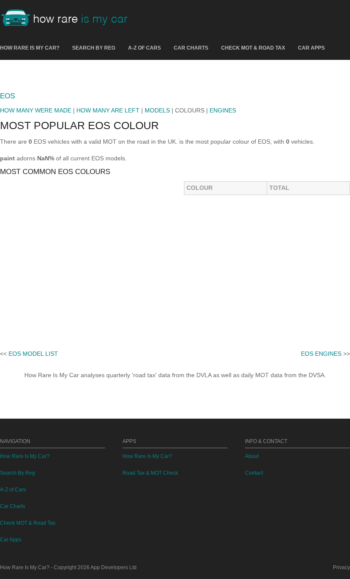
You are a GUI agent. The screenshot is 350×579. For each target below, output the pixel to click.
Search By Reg (93, 48)
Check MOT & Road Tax (253, 48)
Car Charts (191, 48)
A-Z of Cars (144, 48)
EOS (7, 96)
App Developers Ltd (113, 567)
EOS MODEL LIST (33, 353)
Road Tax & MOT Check (150, 473)
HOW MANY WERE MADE (35, 110)
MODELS (157, 110)
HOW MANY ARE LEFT (108, 110)
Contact (254, 473)
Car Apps (311, 48)
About (252, 456)
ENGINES (223, 110)
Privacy (341, 567)
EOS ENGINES (321, 353)
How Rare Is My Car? (29, 48)
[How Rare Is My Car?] (68, 18)
